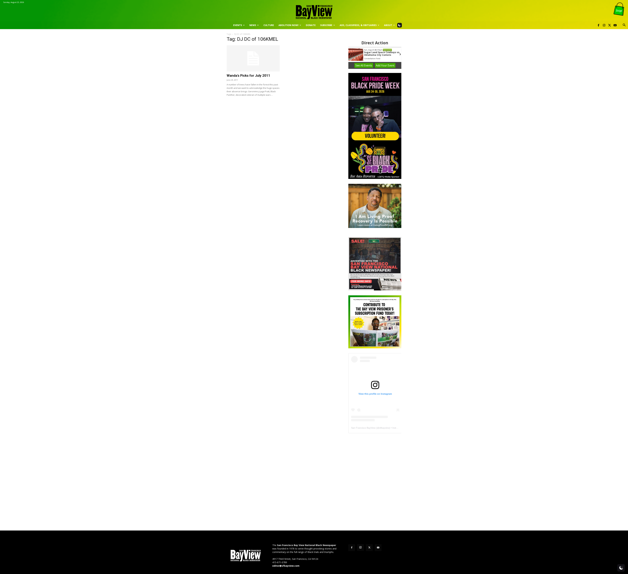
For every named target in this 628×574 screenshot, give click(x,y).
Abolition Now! (288, 25)
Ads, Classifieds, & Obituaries (358, 25)
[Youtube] (615, 25)
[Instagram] (604, 25)
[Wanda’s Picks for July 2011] (253, 58)
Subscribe (326, 25)
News (252, 25)
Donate (311, 25)
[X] (609, 25)
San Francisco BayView (363, 427)
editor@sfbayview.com (285, 565)
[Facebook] (598, 25)
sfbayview (384, 427)
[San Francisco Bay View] (314, 10)
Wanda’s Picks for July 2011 (248, 76)
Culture (268, 25)
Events (237, 25)
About (388, 25)
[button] (624, 25)
